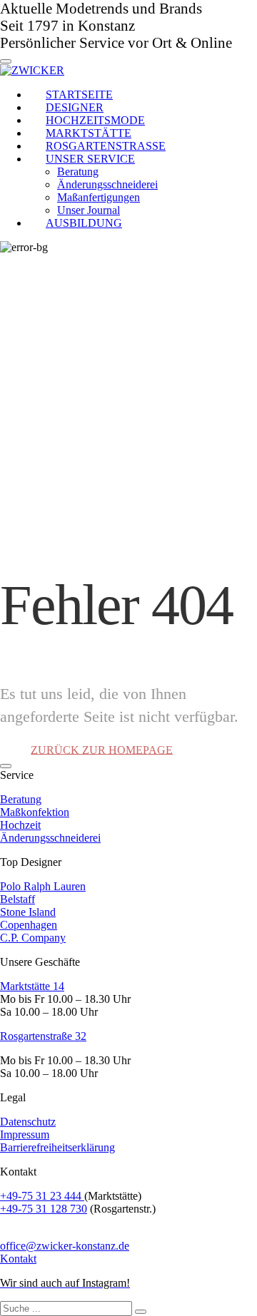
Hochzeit (20, 825)
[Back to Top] (5, 766)
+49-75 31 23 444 (42, 1196)
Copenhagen (28, 925)
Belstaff (17, 899)
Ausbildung (84, 223)
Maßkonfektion (34, 812)
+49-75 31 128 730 (43, 1209)
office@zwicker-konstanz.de (64, 1246)
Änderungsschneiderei (50, 838)
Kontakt (18, 1259)
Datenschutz (28, 1122)
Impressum (24, 1134)
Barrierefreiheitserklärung (57, 1147)
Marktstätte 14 (32, 986)
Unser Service (90, 159)
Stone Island (28, 912)
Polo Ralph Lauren (43, 886)
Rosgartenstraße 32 (43, 1036)
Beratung (20, 799)
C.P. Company (33, 938)
